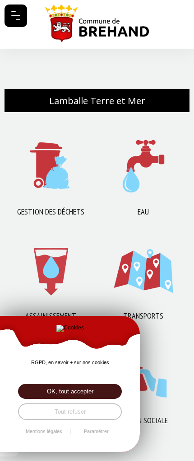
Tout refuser (70, 411)
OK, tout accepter (70, 391)
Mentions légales (44, 431)
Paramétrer (96, 431)
